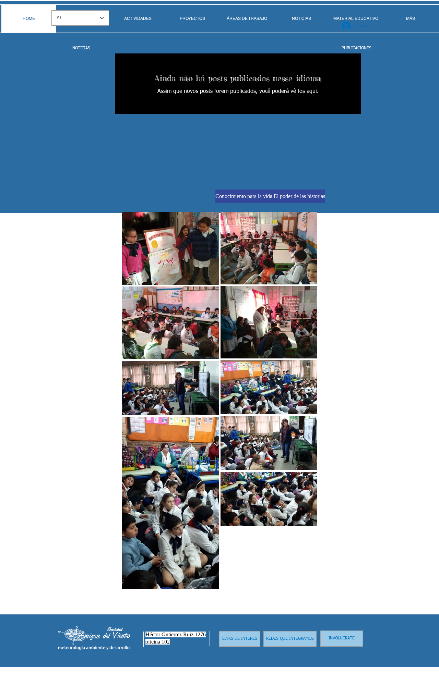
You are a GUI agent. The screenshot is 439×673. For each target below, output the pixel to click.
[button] (247, 19)
